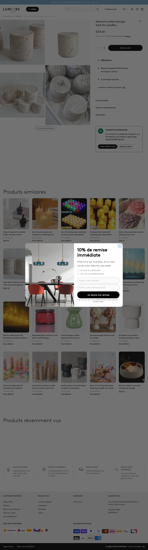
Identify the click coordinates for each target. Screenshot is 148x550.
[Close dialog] (120, 246)
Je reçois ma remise (98, 295)
